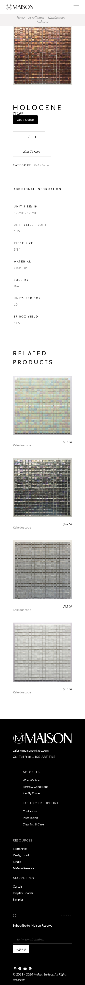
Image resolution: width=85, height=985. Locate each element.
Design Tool (21, 855)
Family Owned (32, 793)
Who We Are (31, 780)
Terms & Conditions (35, 786)
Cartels (18, 886)
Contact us (30, 811)
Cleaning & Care (33, 824)
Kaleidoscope (42, 165)
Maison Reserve (23, 868)
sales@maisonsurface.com (31, 750)
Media (17, 861)
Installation (30, 818)
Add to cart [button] (42, 408)
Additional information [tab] (37, 189)
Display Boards (23, 893)
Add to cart (31, 151)
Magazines (20, 848)
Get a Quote (25, 120)
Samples (18, 899)
